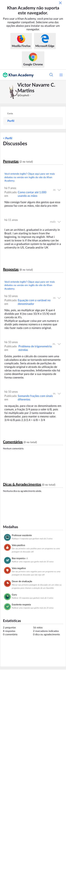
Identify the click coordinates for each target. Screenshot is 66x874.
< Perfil (7, 138)
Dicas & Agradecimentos (22, 484)
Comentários (13, 442)
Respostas (11, 269)
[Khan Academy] (17, 75)
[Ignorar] (60, 3)
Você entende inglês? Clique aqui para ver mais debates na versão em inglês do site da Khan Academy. (29, 177)
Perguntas (11, 161)
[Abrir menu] (61, 75)
